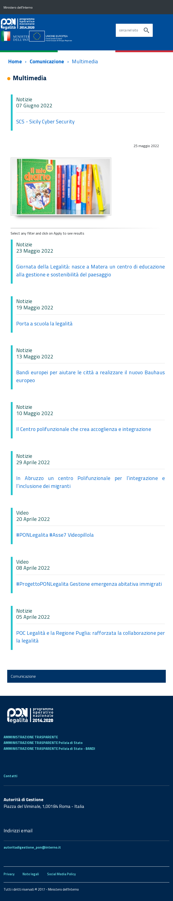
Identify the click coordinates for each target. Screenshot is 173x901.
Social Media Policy (61, 874)
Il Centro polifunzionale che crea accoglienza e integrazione (83, 429)
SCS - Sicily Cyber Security (45, 121)
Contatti (10, 776)
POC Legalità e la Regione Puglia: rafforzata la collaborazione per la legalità (90, 637)
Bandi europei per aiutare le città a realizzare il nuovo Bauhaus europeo (90, 376)
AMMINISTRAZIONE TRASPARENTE (31, 737)
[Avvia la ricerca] (146, 30)
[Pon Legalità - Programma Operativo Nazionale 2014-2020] (42, 29)
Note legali (31, 874)
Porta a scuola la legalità (44, 323)
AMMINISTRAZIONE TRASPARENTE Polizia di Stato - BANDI (49, 748)
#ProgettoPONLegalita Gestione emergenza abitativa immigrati (89, 584)
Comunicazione (47, 61)
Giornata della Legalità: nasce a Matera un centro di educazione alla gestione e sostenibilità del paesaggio (90, 270)
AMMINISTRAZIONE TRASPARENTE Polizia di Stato (43, 742)
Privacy (9, 874)
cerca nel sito (128, 30)
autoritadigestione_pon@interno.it (32, 847)
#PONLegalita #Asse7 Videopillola (55, 535)
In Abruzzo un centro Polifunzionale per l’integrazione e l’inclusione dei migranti (90, 482)
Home (15, 61)
